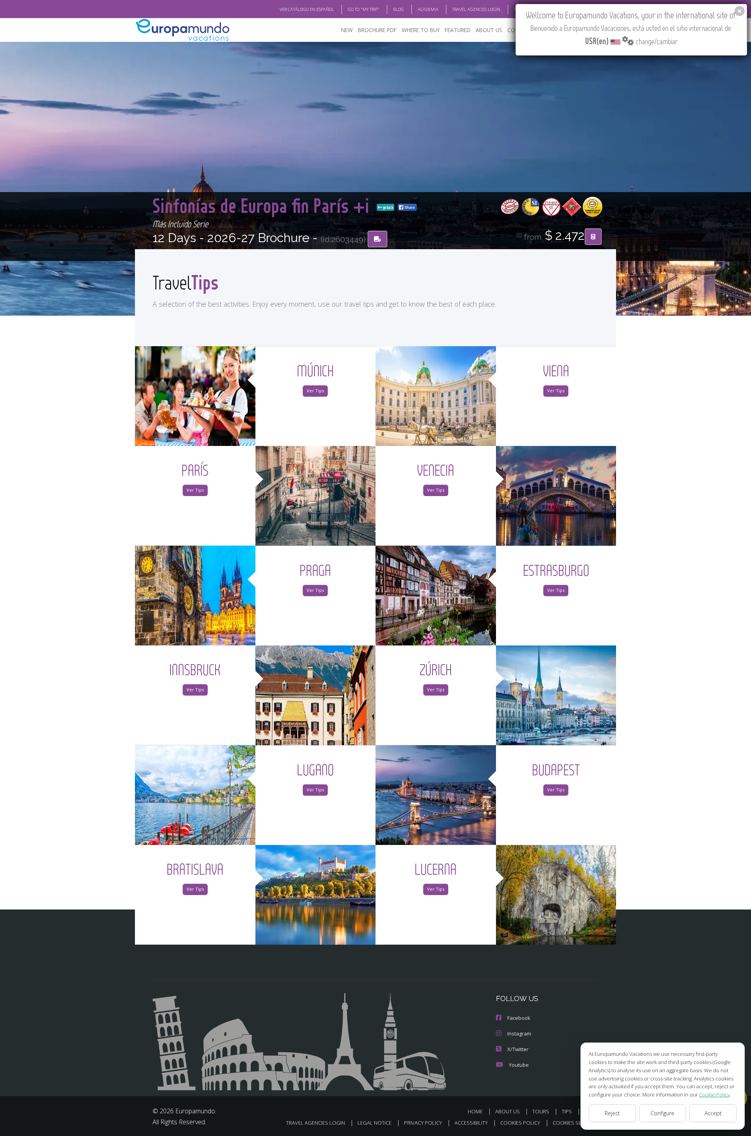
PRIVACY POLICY (423, 1122)
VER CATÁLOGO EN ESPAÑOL (307, 9)
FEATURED (458, 30)
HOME (475, 1111)
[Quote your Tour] (593, 236)
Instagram (519, 1033)
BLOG (398, 9)
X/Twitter (517, 1049)
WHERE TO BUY (421, 30)
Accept (713, 1113)
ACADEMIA (428, 9)
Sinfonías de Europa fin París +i (263, 205)
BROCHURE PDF (377, 30)
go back (387, 207)
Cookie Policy (714, 1094)
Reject (612, 1113)
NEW (347, 30)
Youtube (519, 1064)
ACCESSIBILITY (471, 1122)
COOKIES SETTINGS (575, 1122)
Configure (662, 1113)
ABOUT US (489, 30)
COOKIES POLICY (520, 1122)
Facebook (518, 1017)
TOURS (540, 1111)
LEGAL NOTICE (375, 1122)
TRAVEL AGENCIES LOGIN (476, 9)
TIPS (567, 1111)
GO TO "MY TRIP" (363, 9)
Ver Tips (315, 391)
